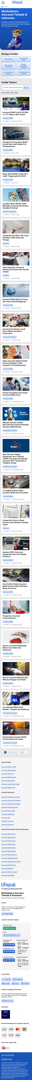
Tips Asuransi (8, 59)
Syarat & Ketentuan (7, 1055)
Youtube (7, 983)
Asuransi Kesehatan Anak (9, 807)
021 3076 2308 (10, 951)
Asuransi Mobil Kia (7, 868)
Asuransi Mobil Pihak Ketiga (10, 784)
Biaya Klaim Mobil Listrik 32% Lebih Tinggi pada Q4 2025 (15, 175)
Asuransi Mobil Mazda (8, 848)
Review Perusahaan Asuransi (23, 65)
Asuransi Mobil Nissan (8, 844)
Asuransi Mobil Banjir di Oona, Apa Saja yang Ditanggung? (15, 300)
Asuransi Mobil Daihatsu (9, 855)
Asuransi (6, 243)
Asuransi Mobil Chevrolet (9, 872)
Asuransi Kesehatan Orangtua (11, 800)
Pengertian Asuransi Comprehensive (11, 617)
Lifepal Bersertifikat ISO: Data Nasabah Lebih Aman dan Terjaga (15, 238)
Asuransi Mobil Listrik (8, 787)
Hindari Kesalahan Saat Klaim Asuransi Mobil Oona (15, 394)
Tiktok (16, 983)
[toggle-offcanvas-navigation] (3, 2)
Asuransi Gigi (5, 818)
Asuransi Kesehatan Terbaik (10, 797)
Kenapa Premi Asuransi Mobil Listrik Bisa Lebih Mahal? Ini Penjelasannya (15, 144)
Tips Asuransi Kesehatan (8, 66)
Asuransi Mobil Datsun (8, 865)
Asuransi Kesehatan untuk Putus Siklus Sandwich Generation (14, 331)
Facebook (7, 979)
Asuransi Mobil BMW (7, 875)
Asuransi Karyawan (7, 824)
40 (22, 752)
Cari (27, 87)
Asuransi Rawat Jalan (8, 811)
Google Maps (8, 913)
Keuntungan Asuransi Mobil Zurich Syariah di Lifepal (14, 738)
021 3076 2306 (10, 945)
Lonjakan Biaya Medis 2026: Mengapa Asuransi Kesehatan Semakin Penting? (15, 206)
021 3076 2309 (10, 960)
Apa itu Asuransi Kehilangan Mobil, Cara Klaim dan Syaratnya (15, 648)
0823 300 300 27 (10, 928)
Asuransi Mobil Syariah (8, 777)
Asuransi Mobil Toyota (8, 834)
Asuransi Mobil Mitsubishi (9, 858)
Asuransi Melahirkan (8, 814)
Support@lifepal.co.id (13, 935)
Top (28, 1076)
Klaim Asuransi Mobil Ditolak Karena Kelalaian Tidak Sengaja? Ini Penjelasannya (15, 363)
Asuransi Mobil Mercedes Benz (11, 861)
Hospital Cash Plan (7, 821)
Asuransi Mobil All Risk (8, 770)
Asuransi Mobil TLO (7, 774)
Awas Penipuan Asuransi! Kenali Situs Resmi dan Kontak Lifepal (16, 269)
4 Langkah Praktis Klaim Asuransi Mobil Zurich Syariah (15, 491)
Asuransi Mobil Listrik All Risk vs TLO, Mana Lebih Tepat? (15, 113)
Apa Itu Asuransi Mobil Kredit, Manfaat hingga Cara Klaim (15, 678)
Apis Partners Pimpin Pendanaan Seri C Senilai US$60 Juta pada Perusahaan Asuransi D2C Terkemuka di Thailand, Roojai (15, 458)
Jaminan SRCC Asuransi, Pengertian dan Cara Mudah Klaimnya (14, 554)
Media (6, 6)
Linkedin (26, 983)
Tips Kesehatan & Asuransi (23, 72)
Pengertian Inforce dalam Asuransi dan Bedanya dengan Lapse (15, 522)
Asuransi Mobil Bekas (8, 781)
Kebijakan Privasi (6, 1059)
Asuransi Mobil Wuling (8, 851)
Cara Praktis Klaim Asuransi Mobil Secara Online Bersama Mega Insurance (15, 586)
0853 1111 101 (8, 1000)
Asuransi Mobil (8, 118)
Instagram (18, 979)
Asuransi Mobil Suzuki (8, 841)
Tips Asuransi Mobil (23, 59)
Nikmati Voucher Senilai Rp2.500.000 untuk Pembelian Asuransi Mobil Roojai (16, 425)
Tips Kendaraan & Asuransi (8, 72)
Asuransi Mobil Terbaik (8, 767)
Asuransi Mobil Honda (8, 837)
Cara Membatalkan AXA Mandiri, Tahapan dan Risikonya (16, 708)
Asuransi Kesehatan (9, 211)
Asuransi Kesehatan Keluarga (10, 804)
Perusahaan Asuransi (10, 430)
